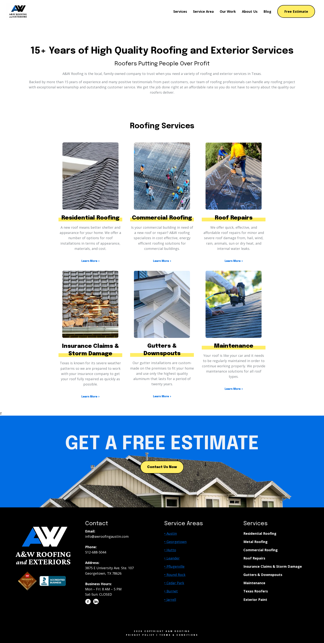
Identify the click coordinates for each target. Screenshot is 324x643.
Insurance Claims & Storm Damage (272, 566)
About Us (249, 11)
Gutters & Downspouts (262, 574)
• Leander (172, 558)
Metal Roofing (255, 541)
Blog (267, 11)
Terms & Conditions (179, 635)
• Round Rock (174, 574)
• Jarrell (170, 599)
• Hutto (170, 550)
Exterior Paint (255, 599)
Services (180, 11)
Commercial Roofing (260, 550)
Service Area (203, 11)
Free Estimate (296, 11)
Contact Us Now (162, 467)
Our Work (228, 11)
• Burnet (171, 591)
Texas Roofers (255, 591)
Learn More (89, 261)
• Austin (170, 533)
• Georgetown (175, 541)
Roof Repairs (254, 558)
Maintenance (254, 583)
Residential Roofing (259, 533)
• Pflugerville (174, 566)
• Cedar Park (174, 583)
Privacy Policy (140, 635)
